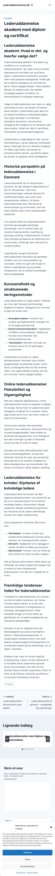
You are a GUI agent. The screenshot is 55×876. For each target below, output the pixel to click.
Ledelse (9, 684)
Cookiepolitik (20, 872)
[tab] (22, 749)
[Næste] (48, 739)
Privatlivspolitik (32, 872)
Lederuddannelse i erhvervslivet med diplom (12, 702)
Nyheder (8, 18)
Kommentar (11, 779)
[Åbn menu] (49, 5)
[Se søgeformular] (32, 5)
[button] (51, 827)
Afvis (27, 859)
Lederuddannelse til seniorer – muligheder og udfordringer (41, 702)
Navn (8, 820)
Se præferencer (27, 866)
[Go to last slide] (7, 739)
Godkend (27, 852)
